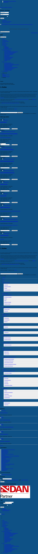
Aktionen (3, 277)
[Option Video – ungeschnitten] (1, 439)
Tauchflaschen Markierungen (8, 360)
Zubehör (3, 400)
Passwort (1, 503)
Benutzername (2, 502)
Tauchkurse (4, 369)
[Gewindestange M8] (5, 233)
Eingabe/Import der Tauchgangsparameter (10, 67)
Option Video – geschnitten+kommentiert (6, 427)
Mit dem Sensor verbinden (8, 65)
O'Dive (3, 61)
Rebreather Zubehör (7, 337)
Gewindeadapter (7, 319)
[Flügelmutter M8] (5, 182)
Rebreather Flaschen (7, 339)
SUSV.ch (15, 270)
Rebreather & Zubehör (5, 335)
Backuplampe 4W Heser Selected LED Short (9, 221)
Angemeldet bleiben (3, 16)
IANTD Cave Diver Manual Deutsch (7, 161)
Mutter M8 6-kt (3, 122)
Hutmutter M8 (3, 195)
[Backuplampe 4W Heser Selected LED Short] (9, 219)
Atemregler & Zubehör (6, 74)
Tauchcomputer (6, 353)
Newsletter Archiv (7, 59)
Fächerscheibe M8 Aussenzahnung (7, 172)
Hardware (5, 321)
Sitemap (5, 60)
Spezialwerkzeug (7, 397)
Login (5, 527)
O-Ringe (5, 288)
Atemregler (4, 75)
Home (3, 39)
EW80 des (34, 99)
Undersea (13, 264)
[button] (4, 7)
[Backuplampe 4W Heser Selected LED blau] (7, 131)
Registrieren (4, 20)
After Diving (6, 404)
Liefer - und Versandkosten (8, 54)
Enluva (18, 264)
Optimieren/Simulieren (7, 70)
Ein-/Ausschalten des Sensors (9, 63)
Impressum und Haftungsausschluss (9, 52)
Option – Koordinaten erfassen (5, 419)
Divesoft (11, 264)
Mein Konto (4, 45)
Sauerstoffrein (6, 394)
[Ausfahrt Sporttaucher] (3, 410)
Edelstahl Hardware (5, 314)
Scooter (3, 348)
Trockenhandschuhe (7, 380)
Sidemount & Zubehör (5, 342)
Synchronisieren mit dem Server (9, 68)
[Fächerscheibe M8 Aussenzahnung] (8, 170)
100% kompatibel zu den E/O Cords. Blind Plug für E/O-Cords (10, 211)
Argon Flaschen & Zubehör (8, 362)
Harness (5, 298)
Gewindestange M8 (4, 235)
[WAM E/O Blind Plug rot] (6, 205)
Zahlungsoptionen (7, 55)
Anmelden (2, 18)
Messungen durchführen (8, 66)
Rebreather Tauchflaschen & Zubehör (10, 364)
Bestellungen (6, 528)
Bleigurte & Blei (7, 309)
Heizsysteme (6, 378)
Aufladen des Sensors (7, 62)
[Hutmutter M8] (5, 193)
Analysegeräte (6, 318)
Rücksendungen (6, 56)
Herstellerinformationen (8, 539)
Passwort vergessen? (6, 22)
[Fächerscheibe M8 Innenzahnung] (6, 147)
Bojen (3, 279)
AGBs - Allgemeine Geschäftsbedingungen (11, 51)
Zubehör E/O (6, 332)
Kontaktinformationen (7, 50)
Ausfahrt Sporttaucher (4, 412)
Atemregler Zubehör (7, 286)
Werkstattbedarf (4, 388)
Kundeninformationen (6, 49)
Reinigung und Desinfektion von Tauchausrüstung (21, 99)
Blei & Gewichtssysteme (6, 307)
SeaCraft (3, 264)
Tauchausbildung (5, 71)
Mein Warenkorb (5, 43)
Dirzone (8, 264)
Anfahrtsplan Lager (7, 540)
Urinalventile (6, 383)
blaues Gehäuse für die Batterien (5, 137)
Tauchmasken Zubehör (8, 373)
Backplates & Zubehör (7, 297)
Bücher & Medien (5, 293)
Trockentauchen (4, 376)
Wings (5, 300)
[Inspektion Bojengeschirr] (1, 432)
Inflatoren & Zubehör (7, 302)
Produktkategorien (5, 41)
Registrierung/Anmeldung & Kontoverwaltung (11, 64)
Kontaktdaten (6, 47)
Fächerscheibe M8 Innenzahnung (7, 149)
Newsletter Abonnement (8, 48)
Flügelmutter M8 (3, 184)
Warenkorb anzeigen (34, 32)
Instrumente (4, 324)
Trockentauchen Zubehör (8, 385)
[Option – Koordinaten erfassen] (1, 417)
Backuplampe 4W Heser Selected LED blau (8, 133)
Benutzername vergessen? (6, 21)
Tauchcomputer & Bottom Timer (7, 349)
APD (16, 264)
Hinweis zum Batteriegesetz (8, 57)
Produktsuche (4, 40)
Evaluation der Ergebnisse (8, 69)
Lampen (3, 330)
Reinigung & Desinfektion (8, 392)
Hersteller (4, 42)
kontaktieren (2, 97)
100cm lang (2, 239)
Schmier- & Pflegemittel (8, 395)
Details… (1, 424)
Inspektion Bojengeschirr (4, 434)
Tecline (6, 264)
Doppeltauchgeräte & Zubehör (9, 359)
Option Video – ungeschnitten (5, 441)
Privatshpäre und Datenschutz (9, 53)
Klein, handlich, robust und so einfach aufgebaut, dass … (9, 225)
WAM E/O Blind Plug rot (5, 207)
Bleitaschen (6, 311)
